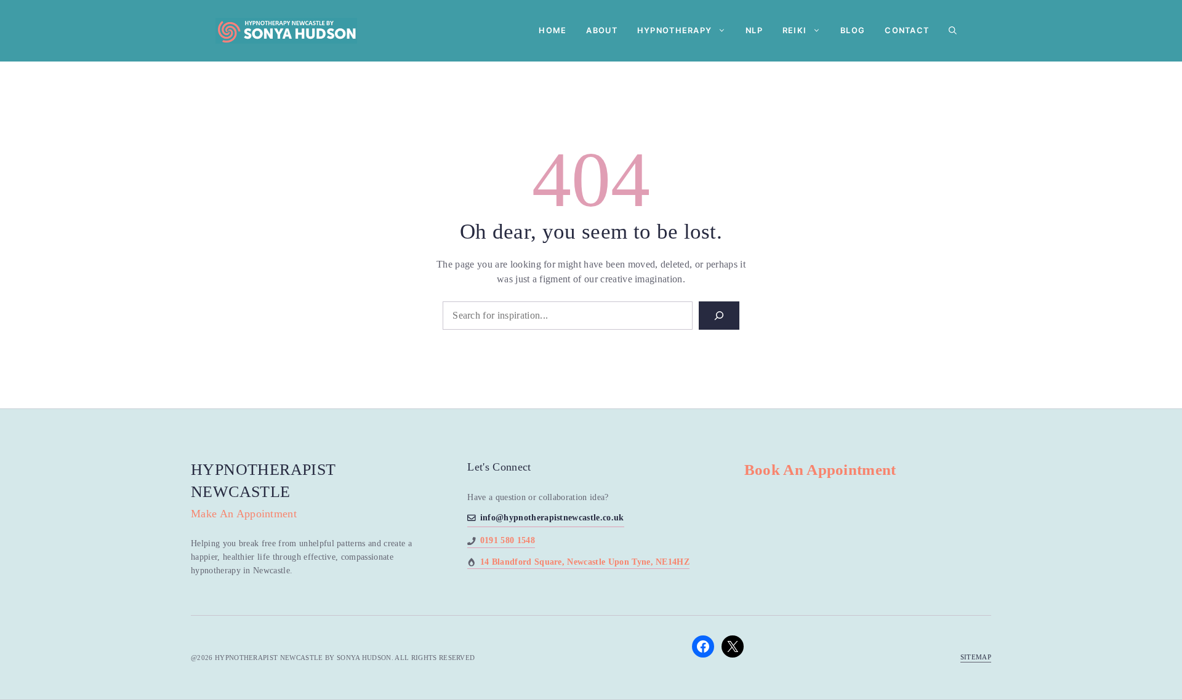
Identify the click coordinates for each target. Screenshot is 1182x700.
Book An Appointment (820, 469)
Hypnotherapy (674, 30)
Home (552, 30)
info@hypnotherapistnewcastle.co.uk (552, 517)
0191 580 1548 (507, 540)
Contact (907, 30)
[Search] (719, 315)
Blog (852, 30)
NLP (754, 30)
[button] (953, 30)
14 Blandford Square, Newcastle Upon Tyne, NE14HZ (585, 562)
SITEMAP (975, 657)
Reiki (794, 30)
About (601, 30)
